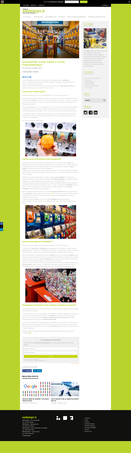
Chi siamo (26, 5)
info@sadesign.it (26, 435)
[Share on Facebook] (1, 223)
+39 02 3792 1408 (29, 426)
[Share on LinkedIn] (1, 229)
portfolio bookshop (90, 424)
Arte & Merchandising (77, 17)
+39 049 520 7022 (29, 430)
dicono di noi (88, 431)
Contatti (42, 5)
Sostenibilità (50, 17)
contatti (87, 429)
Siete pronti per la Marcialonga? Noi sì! (65, 400)
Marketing (38, 17)
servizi (86, 420)
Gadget (87, 80)
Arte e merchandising (91, 78)
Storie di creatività (96, 17)
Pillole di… (27, 17)
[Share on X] (1, 226)
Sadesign (28, 68)
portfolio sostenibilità (90, 427)
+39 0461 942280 (28, 422)
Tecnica (62, 17)
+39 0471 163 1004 (29, 433)
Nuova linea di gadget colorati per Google (36, 400)
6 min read (35, 71)
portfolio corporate (90, 425)
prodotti (87, 422)
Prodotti (34, 5)
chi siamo (87, 418)
